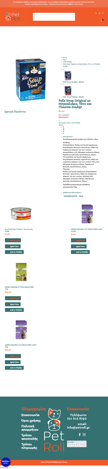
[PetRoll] (12, 20)
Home (65, 58)
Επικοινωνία (30, 415)
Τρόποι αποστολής (29, 437)
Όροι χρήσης (31, 420)
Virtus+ (64, 462)
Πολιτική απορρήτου (29, 428)
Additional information (72, 192)
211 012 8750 (77, 418)
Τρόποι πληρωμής (29, 446)
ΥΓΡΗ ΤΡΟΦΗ (67, 62)
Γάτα (64, 60)
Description (67, 137)
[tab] (81, 162)
